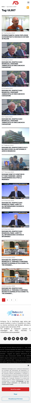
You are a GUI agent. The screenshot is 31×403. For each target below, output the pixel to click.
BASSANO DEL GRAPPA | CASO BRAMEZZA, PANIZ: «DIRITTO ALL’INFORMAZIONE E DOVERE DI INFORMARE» (13, 205)
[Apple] (25, 338)
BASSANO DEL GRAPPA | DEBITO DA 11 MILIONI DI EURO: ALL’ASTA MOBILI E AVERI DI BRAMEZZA (14, 149)
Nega (15, 394)
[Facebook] (5, 338)
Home (3, 6)
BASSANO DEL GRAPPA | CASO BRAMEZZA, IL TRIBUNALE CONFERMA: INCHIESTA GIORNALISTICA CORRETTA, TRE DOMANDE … (15, 262)
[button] (28, 365)
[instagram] (17, 338)
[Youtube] (13, 338)
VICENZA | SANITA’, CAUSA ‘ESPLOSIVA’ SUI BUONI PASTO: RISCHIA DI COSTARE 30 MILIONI (15, 37)
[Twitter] (9, 338)
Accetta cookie (15, 389)
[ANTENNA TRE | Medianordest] (15, 1)
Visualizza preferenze (15, 399)
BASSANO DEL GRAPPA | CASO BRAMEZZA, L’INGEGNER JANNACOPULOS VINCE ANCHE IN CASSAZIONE (13, 64)
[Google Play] (21, 338)
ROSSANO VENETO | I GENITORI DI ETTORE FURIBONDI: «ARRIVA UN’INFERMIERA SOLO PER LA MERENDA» (13, 177)
